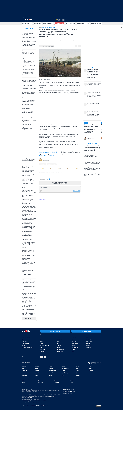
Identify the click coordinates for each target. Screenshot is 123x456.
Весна (41, 341)
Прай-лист (24, 339)
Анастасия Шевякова (48, 159)
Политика (74, 341)
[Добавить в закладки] (76, 46)
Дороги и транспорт (44, 345)
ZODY (73, 17)
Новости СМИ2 (43, 199)
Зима (58, 337)
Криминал (59, 339)
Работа (73, 345)
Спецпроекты (89, 347)
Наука (58, 347)
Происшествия (75, 343)
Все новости (29, 28)
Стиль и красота (90, 339)
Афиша (51, 17)
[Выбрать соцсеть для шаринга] (79, 46)
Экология (88, 343)
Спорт (87, 337)
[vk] (45, 357)
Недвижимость (25, 17)
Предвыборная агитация (27, 347)
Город (41, 343)
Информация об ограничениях (68, 389)
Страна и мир (89, 341)
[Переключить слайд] (41, 62)
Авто (41, 337)
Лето (58, 343)
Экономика (88, 345)
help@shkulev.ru (30, 397)
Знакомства (33, 17)
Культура (59, 341)
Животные (42, 349)
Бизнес (41, 339)
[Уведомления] (97, 20)
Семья (73, 351)
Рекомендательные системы (67, 393)
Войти (43, 191)
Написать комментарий (48, 46)
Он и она (74, 337)
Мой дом (59, 345)
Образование (60, 351)
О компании (24, 341)
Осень (73, 339)
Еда (41, 347)
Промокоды (81, 17)
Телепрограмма (45, 17)
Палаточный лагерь (52, 164)
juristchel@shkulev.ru (51, 396)
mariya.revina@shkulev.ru (26, 402)
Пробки (69, 17)
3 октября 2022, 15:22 (43, 42)
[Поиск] (94, 20)
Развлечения (75, 347)
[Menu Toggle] (22, 20)
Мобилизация (42, 164)
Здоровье (42, 351)
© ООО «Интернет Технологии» (42, 405)
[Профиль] (100, 20)
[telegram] (41, 357)
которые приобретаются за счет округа (49, 152)
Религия (73, 349)
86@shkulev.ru (35, 395)
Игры (76, 17)
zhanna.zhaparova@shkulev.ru (27, 401)
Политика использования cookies (68, 391)
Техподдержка (25, 345)
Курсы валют (63, 17)
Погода (38, 17)
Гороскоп (56, 17)
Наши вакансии (25, 343)
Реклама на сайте (26, 337)
